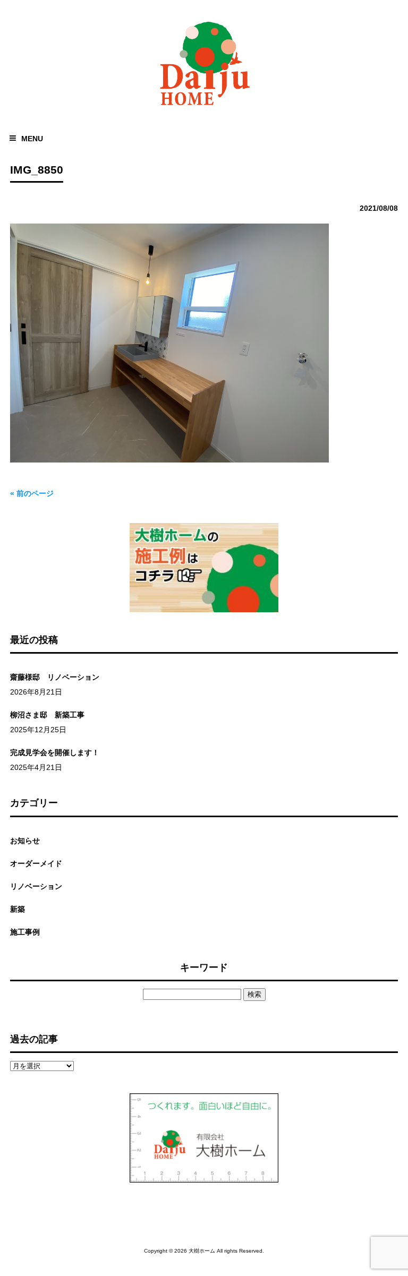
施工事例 (25, 932)
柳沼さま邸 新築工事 (47, 714)
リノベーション (36, 886)
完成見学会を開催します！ (54, 752)
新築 (17, 909)
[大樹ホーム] (204, 107)
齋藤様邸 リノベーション (54, 677)
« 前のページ (32, 493)
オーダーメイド (36, 863)
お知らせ (25, 840)
